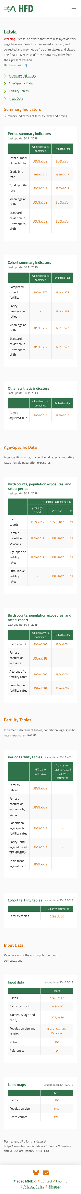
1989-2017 (40, 788)
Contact (46, 1181)
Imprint (61, 1181)
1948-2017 (57, 1006)
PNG (56, 1108)
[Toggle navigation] (74, 8)
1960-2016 (40, 415)
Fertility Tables (19, 91)
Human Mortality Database (57, 1031)
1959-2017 (40, 161)
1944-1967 (62, 311)
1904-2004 (40, 644)
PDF (56, 1042)
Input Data (16, 98)
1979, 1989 (57, 1017)
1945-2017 (57, 998)
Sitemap (54, 1186)
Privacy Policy (34, 1186)
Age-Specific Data (21, 83)
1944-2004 (40, 688)
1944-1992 (57, 916)
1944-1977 (40, 292)
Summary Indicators (22, 75)
